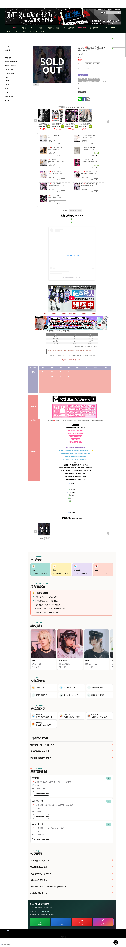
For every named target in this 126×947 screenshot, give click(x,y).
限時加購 (24, 28)
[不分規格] (88, 68)
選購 (49, 126)
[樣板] (93, 68)
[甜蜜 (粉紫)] (88, 64)
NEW (32, 28)
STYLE (113, 28)
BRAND (105, 28)
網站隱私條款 (63, 937)
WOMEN (9, 31)
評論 (79, 210)
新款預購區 (40, 28)
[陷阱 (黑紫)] (96, 64)
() (102, 9)
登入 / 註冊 (117, 9)
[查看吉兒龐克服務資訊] (9, 945)
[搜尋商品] (119, 12)
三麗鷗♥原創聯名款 (69, 28)
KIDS (24, 31)
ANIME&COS (33, 31)
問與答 (73, 210)
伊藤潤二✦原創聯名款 (53, 28)
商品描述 (65, 210)
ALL (8, 28)
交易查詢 (110, 9)
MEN (17, 31)
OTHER (43, 31)
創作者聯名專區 (94, 28)
